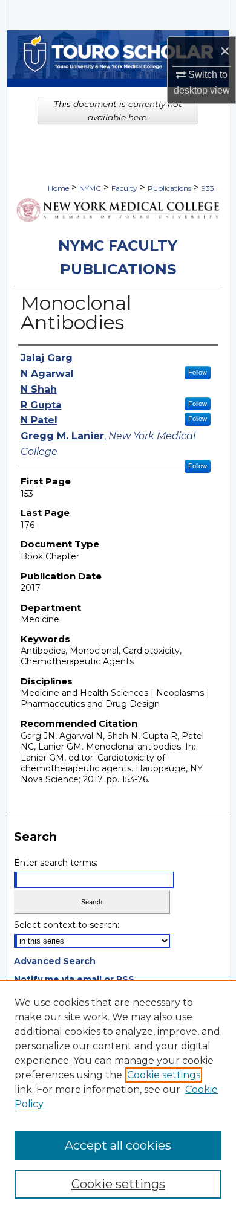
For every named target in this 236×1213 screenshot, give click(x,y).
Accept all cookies (118, 1145)
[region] (118, 1096)
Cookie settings (163, 1075)
